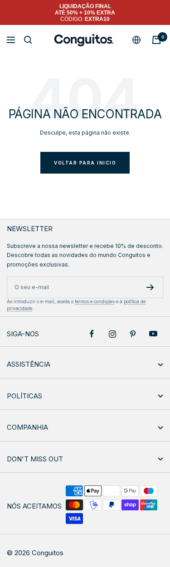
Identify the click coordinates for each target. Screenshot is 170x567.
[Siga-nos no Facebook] (92, 334)
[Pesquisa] (28, 40)
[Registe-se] (150, 287)
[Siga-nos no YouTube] (153, 334)
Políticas (24, 396)
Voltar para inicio (85, 162)
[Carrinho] (156, 40)
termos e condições (95, 301)
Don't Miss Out (35, 459)
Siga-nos (23, 334)
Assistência (28, 364)
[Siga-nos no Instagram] (112, 334)
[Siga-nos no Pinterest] (132, 334)
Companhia (27, 427)
